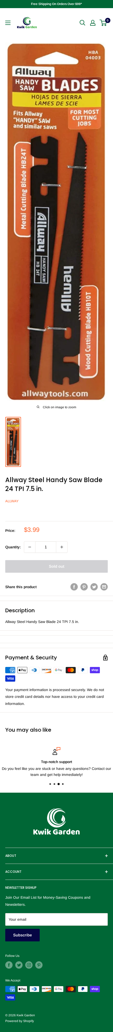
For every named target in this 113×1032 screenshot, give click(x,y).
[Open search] (82, 23)
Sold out (56, 566)
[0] (103, 23)
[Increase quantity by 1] (61, 547)
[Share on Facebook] (74, 586)
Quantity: (13, 547)
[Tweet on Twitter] (94, 586)
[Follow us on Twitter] (19, 965)
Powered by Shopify (19, 1021)
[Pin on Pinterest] (84, 586)
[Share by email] (104, 586)
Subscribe (22, 935)
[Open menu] (8, 23)
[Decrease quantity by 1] (29, 547)
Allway (12, 501)
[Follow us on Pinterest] (39, 965)
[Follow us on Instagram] (29, 965)
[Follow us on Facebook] (9, 965)
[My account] (92, 23)
